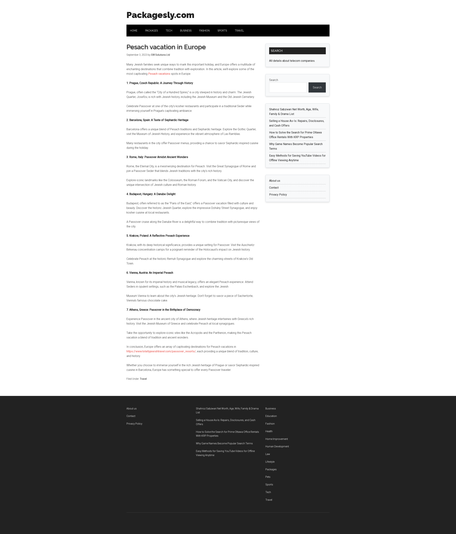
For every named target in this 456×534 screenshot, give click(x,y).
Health (269, 431)
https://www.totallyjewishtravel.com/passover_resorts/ (161, 351)
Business (270, 408)
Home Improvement (276, 439)
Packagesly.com (160, 15)
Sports (269, 484)
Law (267, 454)
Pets (267, 476)
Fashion (270, 423)
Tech (268, 492)
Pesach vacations (159, 73)
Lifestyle (269, 461)
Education (271, 416)
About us (274, 180)
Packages (271, 469)
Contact (274, 187)
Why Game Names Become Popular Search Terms (224, 443)
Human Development (277, 446)
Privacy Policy (278, 194)
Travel (143, 378)
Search (273, 80)
